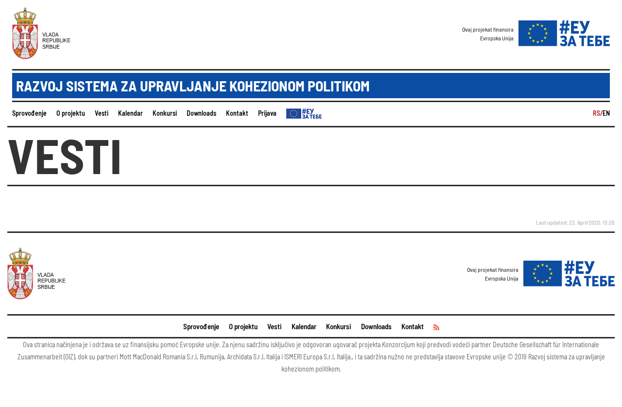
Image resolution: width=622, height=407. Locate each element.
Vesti (101, 113)
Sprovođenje (29, 113)
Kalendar (130, 113)
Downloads (201, 113)
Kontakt (237, 113)
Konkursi (165, 113)
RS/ (598, 113)
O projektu (70, 113)
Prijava (267, 113)
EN (606, 113)
